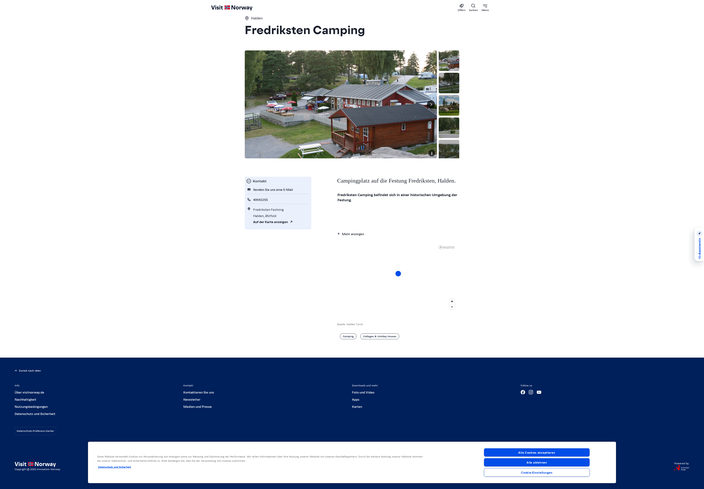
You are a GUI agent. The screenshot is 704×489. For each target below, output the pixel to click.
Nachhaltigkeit (25, 399)
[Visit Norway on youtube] (539, 392)
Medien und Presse (197, 406)
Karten (357, 406)
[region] (398, 277)
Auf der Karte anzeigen (270, 222)
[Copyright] (431, 153)
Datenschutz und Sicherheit (35, 413)
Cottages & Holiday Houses (379, 336)
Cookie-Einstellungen (536, 472)
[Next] (431, 104)
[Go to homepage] (238, 8)
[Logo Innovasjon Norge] (681, 467)
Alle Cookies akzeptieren (536, 452)
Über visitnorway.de (29, 392)
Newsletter (191, 399)
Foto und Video (363, 392)
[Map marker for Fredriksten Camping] (398, 273)
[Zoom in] (452, 301)
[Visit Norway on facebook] (523, 392)
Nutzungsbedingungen (31, 406)
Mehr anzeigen (353, 234)
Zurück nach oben (30, 370)
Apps (355, 399)
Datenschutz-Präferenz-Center (35, 430)
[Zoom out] (452, 306)
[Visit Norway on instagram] (531, 392)
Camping (348, 336)
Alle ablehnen (537, 462)
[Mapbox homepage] (447, 247)
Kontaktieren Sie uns (198, 392)
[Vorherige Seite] (251, 104)
